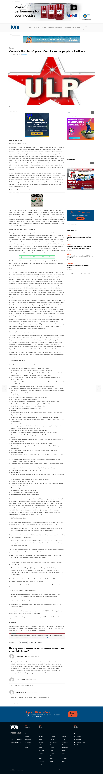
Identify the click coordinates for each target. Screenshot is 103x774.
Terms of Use (28, 739)
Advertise (27, 736)
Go (91, 163)
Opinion (50, 28)
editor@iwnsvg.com (17, 742)
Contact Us (27, 745)
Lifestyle (58, 28)
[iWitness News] (14, 727)
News (36, 28)
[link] (14, 27)
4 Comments (70, 240)
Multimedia (76, 28)
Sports (43, 28)
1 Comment (70, 250)
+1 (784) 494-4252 (17, 739)
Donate (80, 218)
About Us (27, 734)
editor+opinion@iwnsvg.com (43, 637)
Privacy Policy (28, 742)
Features (67, 28)
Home (30, 28)
